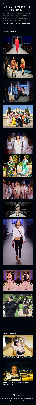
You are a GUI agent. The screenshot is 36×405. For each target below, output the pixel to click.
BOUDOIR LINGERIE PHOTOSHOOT (17, 357)
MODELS (18, 24)
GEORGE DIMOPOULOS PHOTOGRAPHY (17, 8)
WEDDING (12, 24)
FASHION (5, 24)
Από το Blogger (19, 395)
